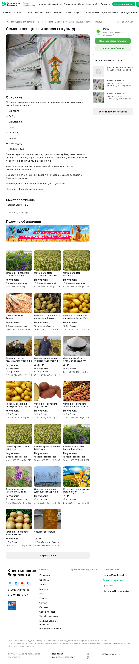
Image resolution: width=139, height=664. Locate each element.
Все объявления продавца (113, 111)
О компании (70, 4)
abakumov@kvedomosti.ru (116, 591)
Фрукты (78, 12)
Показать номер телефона (113, 41)
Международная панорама (48, 622)
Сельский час (55, 4)
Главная (10, 22)
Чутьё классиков (110, 12)
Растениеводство (46, 22)
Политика (7, 12)
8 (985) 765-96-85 (18, 589)
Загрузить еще (48, 555)
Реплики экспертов (50, 628)
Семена (60, 22)
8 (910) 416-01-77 (18, 594)
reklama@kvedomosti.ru (115, 575)
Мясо (48, 12)
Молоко (39, 12)
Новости (42, 4)
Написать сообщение (113, 48)
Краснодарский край (17, 205)
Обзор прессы (92, 12)
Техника (58, 12)
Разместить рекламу (123, 4)
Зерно (29, 12)
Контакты (105, 4)
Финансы (18, 12)
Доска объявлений (87, 4)
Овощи (68, 12)
